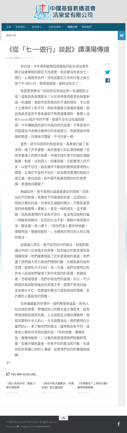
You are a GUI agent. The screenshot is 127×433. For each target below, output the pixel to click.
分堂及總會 (54, 26)
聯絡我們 (87, 26)
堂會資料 (20, 26)
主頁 (8, 26)
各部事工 (37, 26)
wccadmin (14, 58)
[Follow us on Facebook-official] (118, 424)
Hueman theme (43, 426)
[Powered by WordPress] (18, 426)
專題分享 (72, 26)
